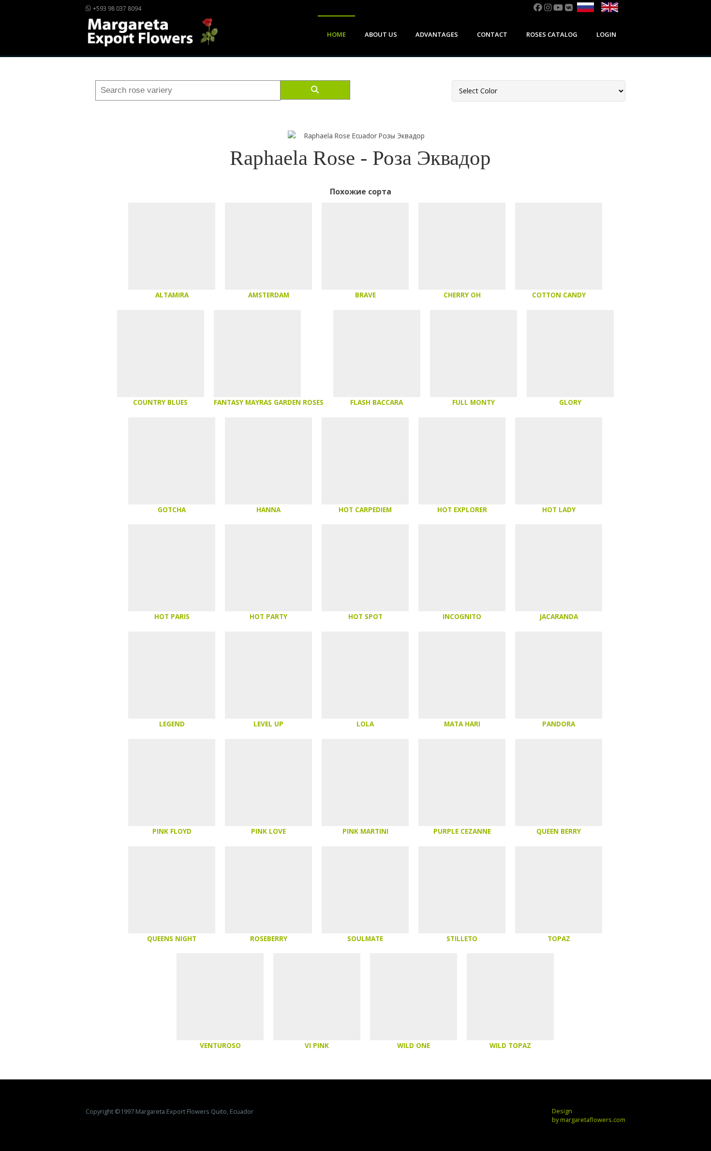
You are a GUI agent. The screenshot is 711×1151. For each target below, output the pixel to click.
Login (606, 34)
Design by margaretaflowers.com (588, 1115)
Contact (492, 34)
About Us (381, 34)
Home (336, 34)
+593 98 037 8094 (116, 8)
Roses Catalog (552, 34)
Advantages (436, 34)
